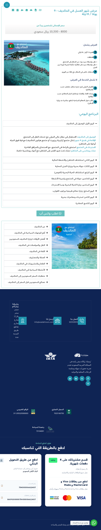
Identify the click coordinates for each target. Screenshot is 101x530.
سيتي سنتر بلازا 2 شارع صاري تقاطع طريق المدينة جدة (16, 323)
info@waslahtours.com (43, 322)
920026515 (73, 322)
